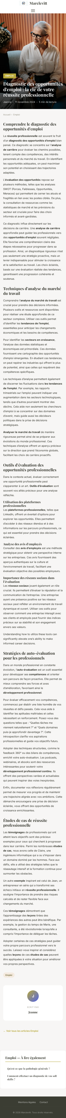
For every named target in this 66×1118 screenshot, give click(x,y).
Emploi (9, 76)
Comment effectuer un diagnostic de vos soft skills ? (32, 1077)
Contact (44, 1102)
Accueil (6, 114)
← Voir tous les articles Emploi (20, 1030)
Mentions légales (27, 1102)
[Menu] (33, 10)
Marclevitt (38, 3)
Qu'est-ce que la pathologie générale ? (28, 1068)
